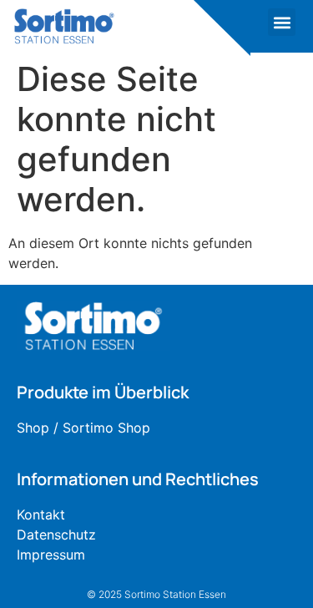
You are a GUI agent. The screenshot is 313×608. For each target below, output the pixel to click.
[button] (281, 22)
